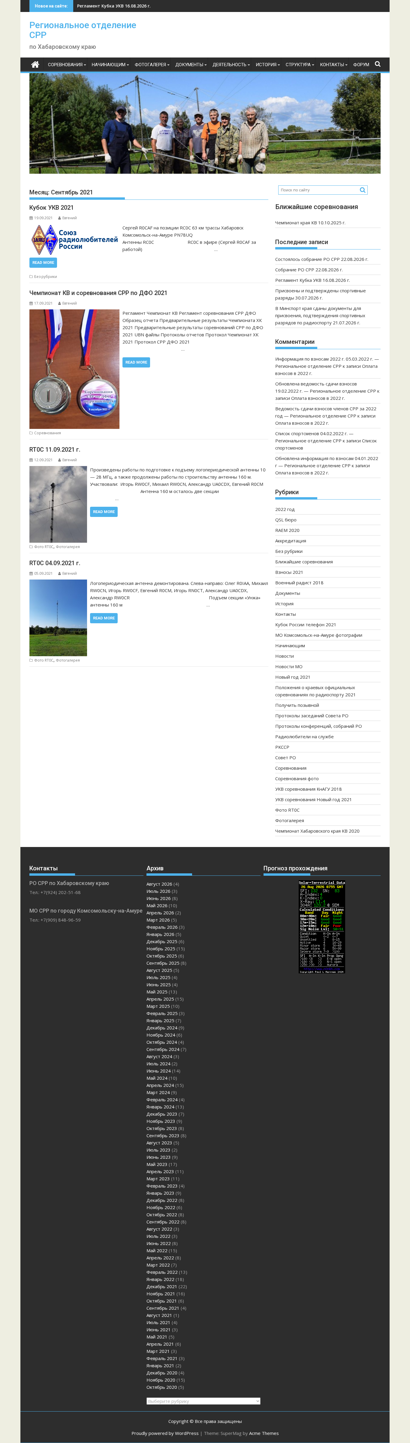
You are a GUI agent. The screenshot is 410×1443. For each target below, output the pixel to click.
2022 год (285, 509)
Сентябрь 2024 (162, 1049)
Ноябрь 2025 (160, 949)
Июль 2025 (158, 977)
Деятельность (229, 64)
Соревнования (65, 64)
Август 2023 (159, 1143)
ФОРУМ (361, 64)
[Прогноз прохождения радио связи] (322, 972)
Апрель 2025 (160, 999)
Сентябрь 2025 (162, 963)
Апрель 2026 (160, 913)
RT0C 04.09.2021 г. (54, 563)
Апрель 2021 (160, 1344)
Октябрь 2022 (161, 1214)
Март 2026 (158, 920)
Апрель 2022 (160, 1258)
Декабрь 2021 (161, 1286)
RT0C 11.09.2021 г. (54, 449)
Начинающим (108, 64)
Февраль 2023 (162, 1186)
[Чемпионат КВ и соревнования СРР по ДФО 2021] (74, 313)
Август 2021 (159, 1315)
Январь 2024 (160, 1107)
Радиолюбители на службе (304, 736)
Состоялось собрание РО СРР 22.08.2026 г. (321, 259)
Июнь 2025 (158, 984)
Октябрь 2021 (161, 1301)
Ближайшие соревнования (304, 562)
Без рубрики (45, 276)
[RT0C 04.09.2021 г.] (58, 583)
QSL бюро (286, 520)
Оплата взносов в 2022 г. (318, 398)
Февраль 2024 (162, 1099)
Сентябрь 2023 (162, 1135)
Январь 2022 (160, 1279)
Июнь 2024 (158, 1071)
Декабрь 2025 (161, 941)
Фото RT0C (43, 546)
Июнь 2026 (158, 898)
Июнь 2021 (158, 1329)
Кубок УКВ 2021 (51, 207)
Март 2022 (158, 1265)
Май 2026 (156, 905)
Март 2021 (158, 1351)
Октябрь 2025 (161, 956)
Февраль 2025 (162, 1013)
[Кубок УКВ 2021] (74, 228)
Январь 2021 (160, 1365)
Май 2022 (156, 1250)
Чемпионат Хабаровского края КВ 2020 (317, 831)
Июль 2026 (158, 891)
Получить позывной (297, 705)
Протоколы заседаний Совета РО (311, 716)
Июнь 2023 (158, 1157)
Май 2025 (156, 992)
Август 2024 (159, 1056)
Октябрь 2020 (161, 1387)
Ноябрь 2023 (160, 1121)
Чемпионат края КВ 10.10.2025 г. (310, 223)
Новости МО (289, 666)
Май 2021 (156, 1337)
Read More (43, 262)
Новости (284, 656)
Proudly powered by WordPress (165, 1433)
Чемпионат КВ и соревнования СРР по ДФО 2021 (98, 293)
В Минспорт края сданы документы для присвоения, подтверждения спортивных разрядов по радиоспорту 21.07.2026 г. (320, 315)
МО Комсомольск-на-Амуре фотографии (318, 635)
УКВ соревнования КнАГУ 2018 (308, 789)
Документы (189, 64)
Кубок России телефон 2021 (305, 624)
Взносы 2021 (289, 572)
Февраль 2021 (162, 1358)
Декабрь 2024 (161, 1028)
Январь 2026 (160, 934)
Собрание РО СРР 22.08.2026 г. (309, 270)
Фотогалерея (150, 64)
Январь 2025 (160, 1020)
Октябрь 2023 (161, 1128)
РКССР (282, 747)
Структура (298, 64)
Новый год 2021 (293, 677)
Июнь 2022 (158, 1243)
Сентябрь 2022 (162, 1222)
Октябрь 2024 (161, 1042)
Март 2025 (158, 1006)
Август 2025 (159, 970)
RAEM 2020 (287, 530)
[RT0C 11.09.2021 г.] (58, 470)
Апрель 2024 (160, 1085)
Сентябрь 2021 (162, 1308)
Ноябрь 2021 (160, 1294)
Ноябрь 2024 (160, 1035)
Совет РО (285, 757)
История (266, 64)
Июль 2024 (158, 1064)
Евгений (69, 217)
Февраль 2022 (162, 1272)
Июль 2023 (158, 1150)
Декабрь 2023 (161, 1114)
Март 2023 (158, 1179)
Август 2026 (159, 884)
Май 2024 (156, 1078)
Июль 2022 (158, 1236)
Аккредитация (290, 541)
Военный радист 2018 (299, 583)
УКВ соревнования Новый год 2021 (313, 799)
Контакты (332, 64)
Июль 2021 (158, 1322)
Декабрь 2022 (161, 1200)
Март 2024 (158, 1092)
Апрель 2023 (160, 1171)
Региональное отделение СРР (82, 30)
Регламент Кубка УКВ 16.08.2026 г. (114, 6)
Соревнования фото (297, 778)
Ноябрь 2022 (160, 1207)
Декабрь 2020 (161, 1373)
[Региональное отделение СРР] (35, 63)
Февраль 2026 (162, 927)
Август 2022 (159, 1229)
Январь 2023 (160, 1193)
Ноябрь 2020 (160, 1380)
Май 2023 (156, 1164)
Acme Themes (264, 1433)
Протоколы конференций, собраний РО (318, 726)
